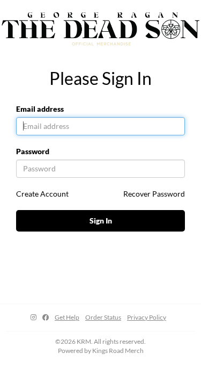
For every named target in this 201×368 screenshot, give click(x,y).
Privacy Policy (146, 317)
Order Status (103, 317)
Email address (40, 108)
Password (32, 151)
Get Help (67, 317)
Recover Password (154, 193)
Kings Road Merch (118, 351)
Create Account (42, 193)
